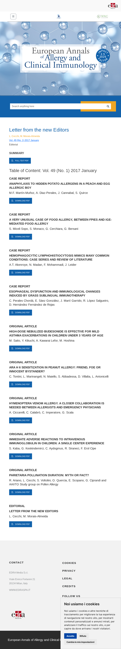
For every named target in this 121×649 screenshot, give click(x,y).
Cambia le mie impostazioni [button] (80, 642)
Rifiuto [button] (83, 636)
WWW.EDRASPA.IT (19, 590)
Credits (69, 586)
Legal (67, 578)
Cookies (69, 563)
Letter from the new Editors (33, 511)
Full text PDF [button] (21, 161)
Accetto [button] (70, 636)
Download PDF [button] (22, 201)
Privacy (69, 570)
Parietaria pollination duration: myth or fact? (49, 475)
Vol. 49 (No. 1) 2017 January (24, 140)
